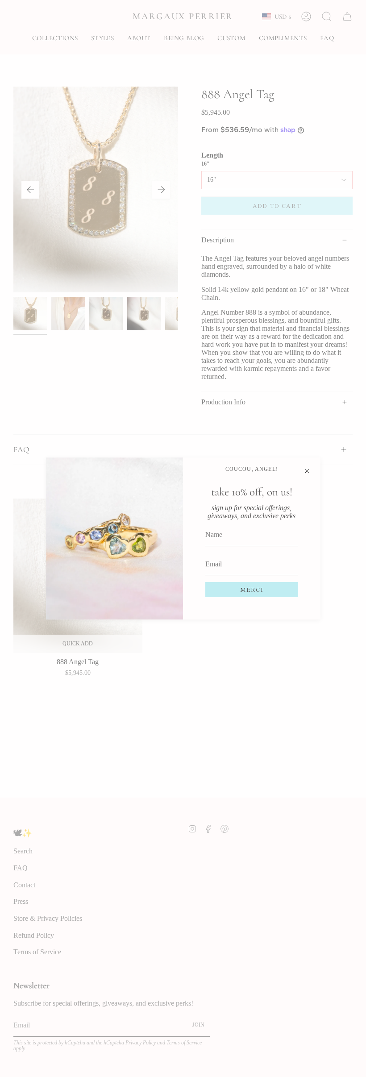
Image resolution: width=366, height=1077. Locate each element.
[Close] (307, 470)
